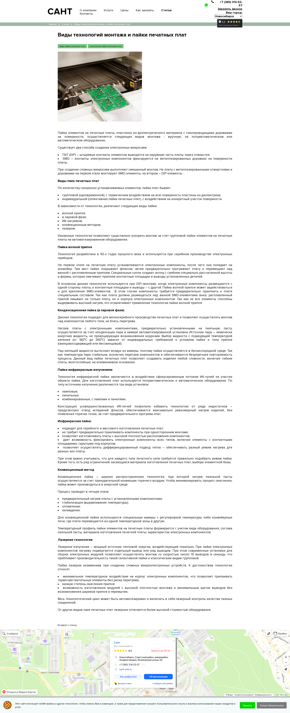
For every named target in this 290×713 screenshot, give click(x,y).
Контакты (86, 13)
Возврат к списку (67, 625)
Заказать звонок (230, 9)
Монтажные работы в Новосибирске (18, 633)
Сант (2, 630)
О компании (88, 10)
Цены (124, 10)
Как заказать (145, 10)
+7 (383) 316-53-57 (231, 3)
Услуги (108, 10)
